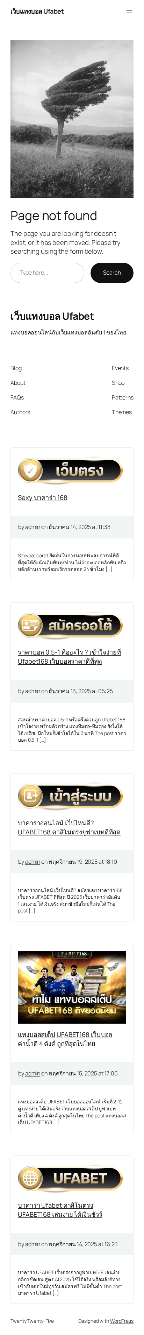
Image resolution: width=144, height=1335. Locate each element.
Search (112, 272)
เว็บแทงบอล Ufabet (37, 11)
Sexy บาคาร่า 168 (42, 497)
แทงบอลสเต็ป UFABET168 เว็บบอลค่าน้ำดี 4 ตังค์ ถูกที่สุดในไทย (65, 1039)
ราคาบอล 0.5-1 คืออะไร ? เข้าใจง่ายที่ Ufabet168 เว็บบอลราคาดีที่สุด (69, 657)
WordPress (122, 1321)
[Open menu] (129, 11)
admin (33, 527)
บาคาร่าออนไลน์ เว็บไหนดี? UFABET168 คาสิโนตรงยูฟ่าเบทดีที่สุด (69, 827)
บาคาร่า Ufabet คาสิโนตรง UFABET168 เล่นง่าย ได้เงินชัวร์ (60, 1210)
